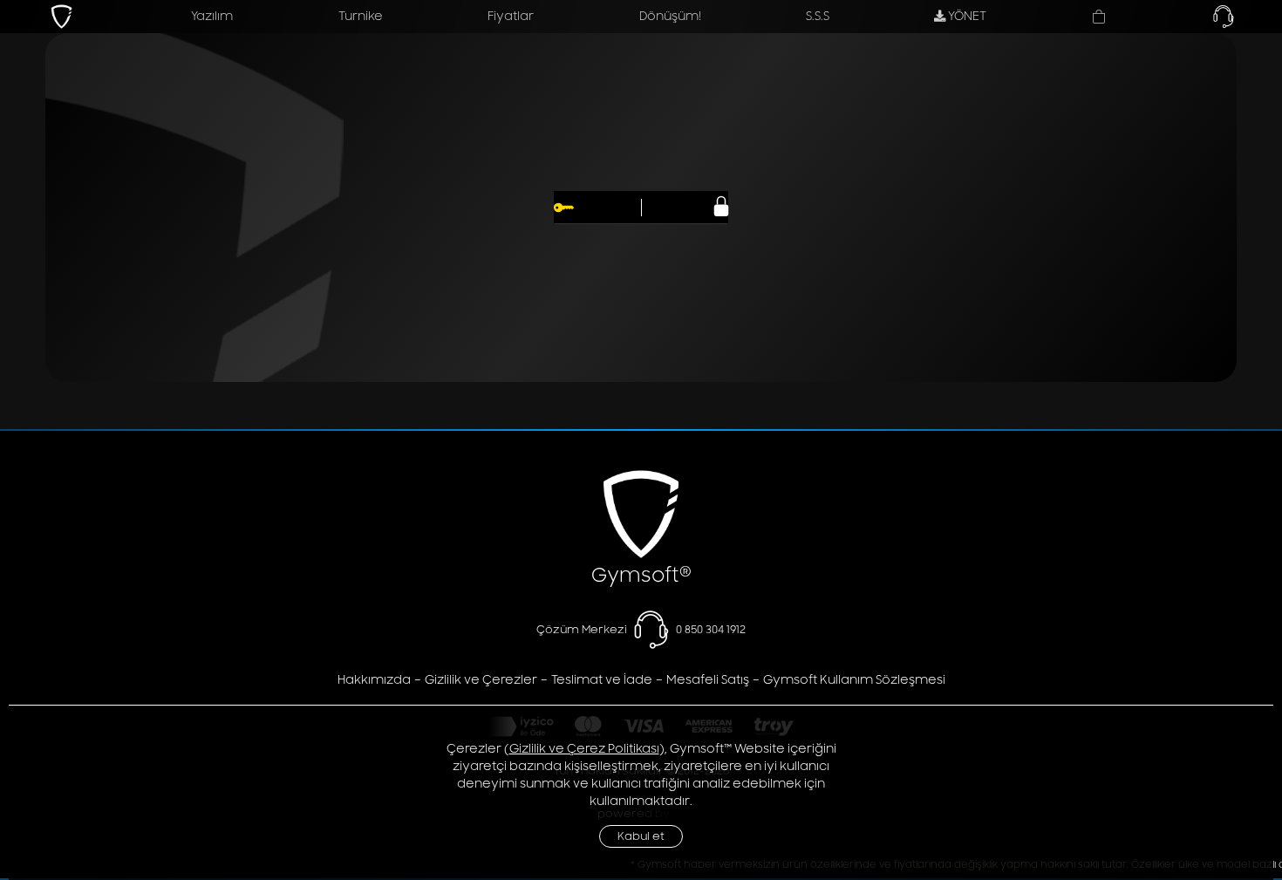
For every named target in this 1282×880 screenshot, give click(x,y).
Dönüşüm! (670, 16)
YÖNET (965, 16)
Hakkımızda (374, 679)
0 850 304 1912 (711, 629)
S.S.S (817, 16)
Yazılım (212, 16)
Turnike (360, 16)
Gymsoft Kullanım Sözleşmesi (854, 679)
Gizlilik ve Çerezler (481, 679)
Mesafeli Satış (707, 679)
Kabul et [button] (641, 836)
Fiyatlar (511, 16)
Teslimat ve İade (601, 679)
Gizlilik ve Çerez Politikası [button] (584, 748)
